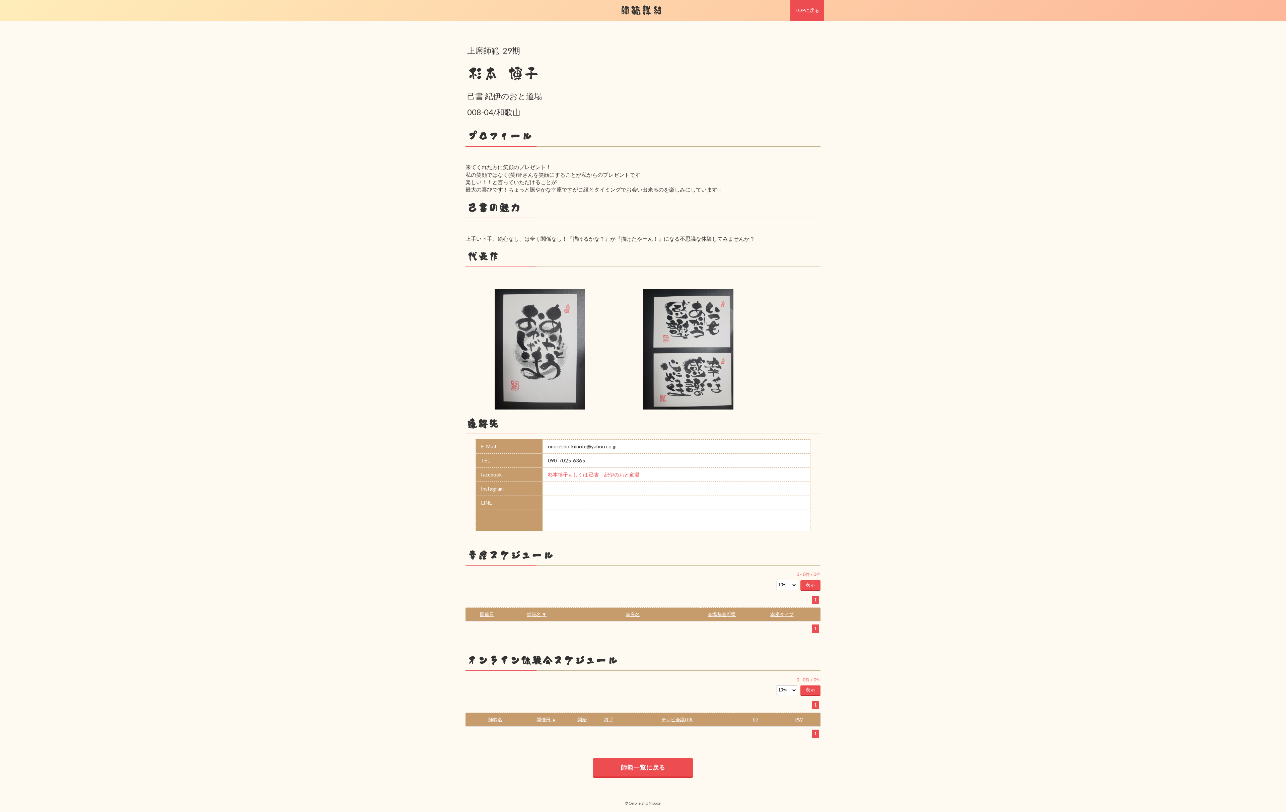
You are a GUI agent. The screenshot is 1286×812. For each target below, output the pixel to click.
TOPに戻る (807, 10)
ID (755, 719)
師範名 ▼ (537, 614)
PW (799, 719)
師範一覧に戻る (643, 767)
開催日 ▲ (546, 719)
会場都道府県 (722, 614)
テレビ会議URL (677, 719)
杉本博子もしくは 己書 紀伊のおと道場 (593, 474)
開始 (582, 719)
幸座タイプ (782, 614)
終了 (609, 719)
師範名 (495, 719)
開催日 (487, 614)
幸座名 (633, 614)
